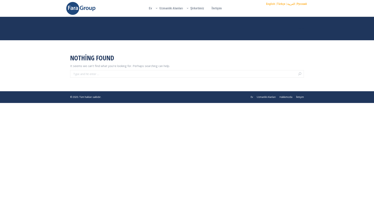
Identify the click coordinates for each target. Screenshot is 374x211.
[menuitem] (150, 8)
